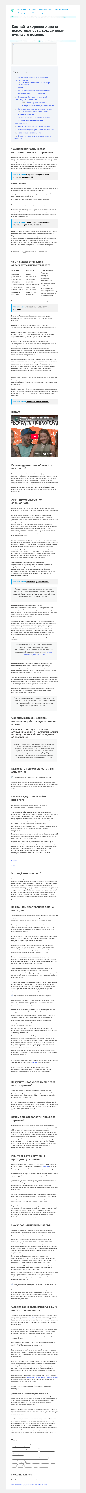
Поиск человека (21, 9)
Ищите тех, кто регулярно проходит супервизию (36, 130)
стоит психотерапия (47, 1450)
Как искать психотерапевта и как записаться (35, 109)
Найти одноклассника (45, 9)
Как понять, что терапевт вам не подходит (34, 117)
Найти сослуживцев (38, 13)
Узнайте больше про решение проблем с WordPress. (29, 1485)
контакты (36, 1462)
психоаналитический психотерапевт (25, 1450)
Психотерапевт (18, 1454)
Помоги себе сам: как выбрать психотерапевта (42, 1377)
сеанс (15, 1462)
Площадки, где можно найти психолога (35, 111)
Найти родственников (61, 9)
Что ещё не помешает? (26, 114)
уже (14, 1466)
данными (45, 1462)
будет (22, 1462)
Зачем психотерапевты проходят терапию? (34, 126)
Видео (20, 87)
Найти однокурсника (23, 13)
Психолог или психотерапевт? (29, 133)
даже (28, 1462)
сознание (46, 1166)
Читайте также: (31, 175)
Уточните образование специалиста (32, 94)
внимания (32, 1318)
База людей (32, 9)
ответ (53, 1462)
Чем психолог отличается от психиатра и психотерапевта (34, 83)
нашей (20, 1466)
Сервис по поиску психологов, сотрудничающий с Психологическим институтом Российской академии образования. (38, 103)
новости (28, 1466)
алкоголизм (44, 1466)
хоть (35, 1466)
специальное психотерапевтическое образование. (30, 1458)
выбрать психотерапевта (21, 1446)
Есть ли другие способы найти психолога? (34, 91)
